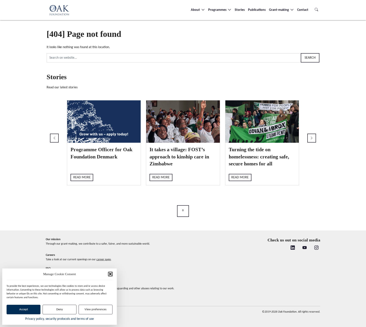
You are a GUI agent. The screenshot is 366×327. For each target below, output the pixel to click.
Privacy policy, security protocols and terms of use (59, 319)
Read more (82, 177)
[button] (110, 274)
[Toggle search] (316, 10)
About (196, 10)
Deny (59, 309)
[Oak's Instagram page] (316, 248)
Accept (23, 309)
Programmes (217, 10)
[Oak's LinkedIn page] (292, 248)
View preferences (96, 309)
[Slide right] (311, 138)
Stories (240, 10)
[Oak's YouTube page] (304, 248)
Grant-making (279, 10)
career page (103, 259)
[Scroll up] (183, 211)
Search (310, 58)
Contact (302, 10)
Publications (257, 10)
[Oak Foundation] (59, 10)
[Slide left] (54, 138)
